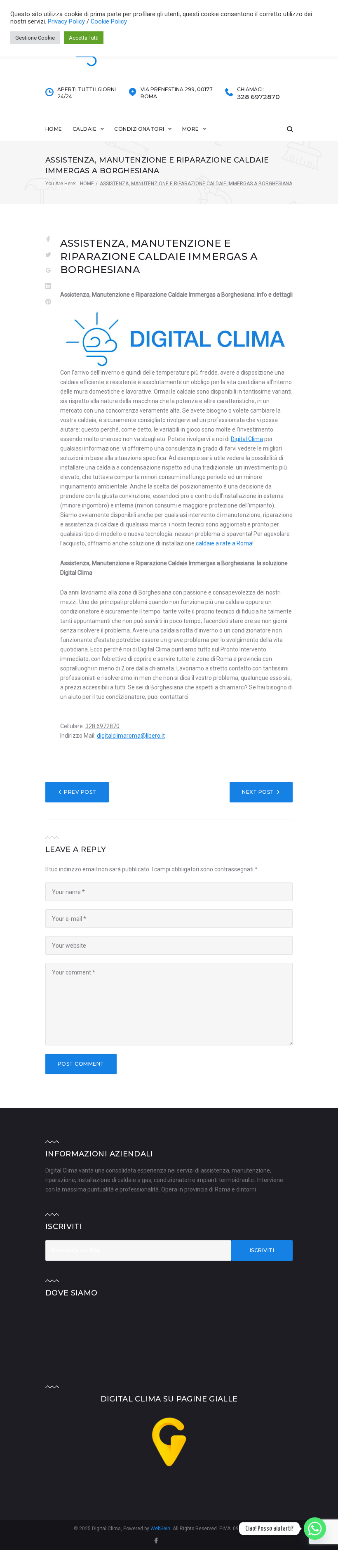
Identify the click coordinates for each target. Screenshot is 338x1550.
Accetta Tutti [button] (84, 38)
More (190, 129)
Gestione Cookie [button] (35, 38)
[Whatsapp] (315, 1528)
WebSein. (161, 1528)
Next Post (258, 792)
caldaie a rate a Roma (224, 543)
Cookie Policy (109, 21)
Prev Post (80, 792)
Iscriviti (262, 1250)
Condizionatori (139, 129)
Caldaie (84, 129)
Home (53, 129)
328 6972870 (258, 97)
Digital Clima (247, 439)
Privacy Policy (67, 21)
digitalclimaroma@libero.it (131, 735)
